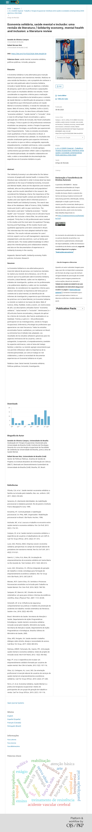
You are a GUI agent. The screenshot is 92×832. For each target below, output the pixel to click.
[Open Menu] (7, 2)
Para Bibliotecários (13, 746)
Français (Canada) (14, 723)
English (10, 716)
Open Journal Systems (15, 703)
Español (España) (13, 719)
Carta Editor (62, 95)
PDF (60, 86)
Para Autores (11, 743)
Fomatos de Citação (63, 137)
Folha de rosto (63, 99)
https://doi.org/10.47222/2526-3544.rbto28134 (28, 54)
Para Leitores (11, 740)
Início (9, 9)
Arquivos (17, 9)
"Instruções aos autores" (64, 252)
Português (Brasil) (14, 726)
